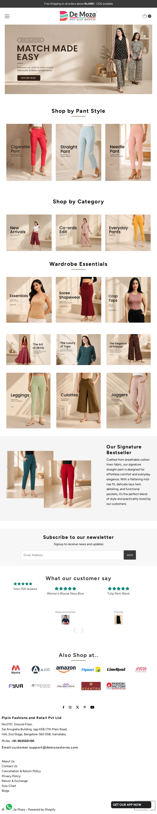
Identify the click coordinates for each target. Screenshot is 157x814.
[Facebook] (63, 707)
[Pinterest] (85, 707)
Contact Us (9, 766)
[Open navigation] (7, 16)
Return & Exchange (15, 781)
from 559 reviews (25, 589)
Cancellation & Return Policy (21, 771)
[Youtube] (92, 707)
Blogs (5, 790)
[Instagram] (70, 707)
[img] (23, 583)
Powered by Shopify (41, 809)
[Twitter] (77, 707)
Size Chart (9, 786)
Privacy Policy (11, 776)
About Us (8, 761)
